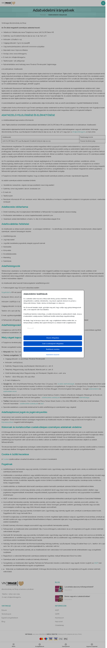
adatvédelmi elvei (10, 391)
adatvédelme (94, 389)
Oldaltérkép (59, 625)
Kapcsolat (59, 621)
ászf (41, 404)
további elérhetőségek (66, 384)
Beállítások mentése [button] (52, 349)
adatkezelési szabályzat (50, 397)
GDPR (57, 614)
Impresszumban (8, 422)
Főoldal (43, 15)
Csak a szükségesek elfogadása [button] (52, 343)
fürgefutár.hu (6, 292)
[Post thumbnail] (59, 589)
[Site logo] (8, 3)
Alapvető (30, 328)
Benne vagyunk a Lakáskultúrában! (77, 596)
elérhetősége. (84, 397)
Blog (3, 621)
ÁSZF (96, 563)
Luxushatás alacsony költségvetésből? (79, 587)
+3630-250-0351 (14, 594)
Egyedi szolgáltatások (10, 618)
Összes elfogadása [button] (52, 338)
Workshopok (6, 614)
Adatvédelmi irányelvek (52, 354)
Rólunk (4, 610)
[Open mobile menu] (103, 3)
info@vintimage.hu (79, 132)
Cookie (6, 459)
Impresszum (59, 618)
